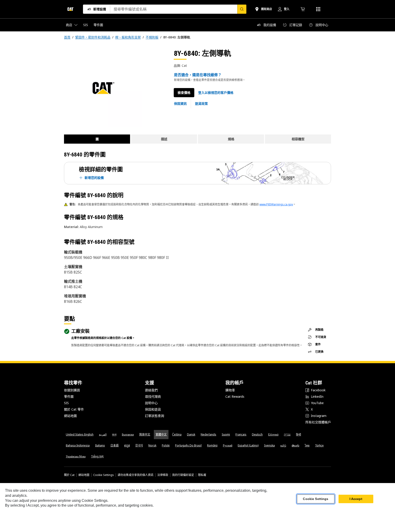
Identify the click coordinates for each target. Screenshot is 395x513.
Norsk (152, 445)
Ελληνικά (273, 434)
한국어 (139, 445)
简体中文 (144, 434)
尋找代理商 (153, 396)
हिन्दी (298, 434)
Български (128, 434)
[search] (241, 9)
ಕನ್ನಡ (127, 445)
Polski (166, 445)
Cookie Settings (103, 475)
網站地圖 (70, 416)
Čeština (176, 434)
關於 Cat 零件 (74, 409)
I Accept (356, 499)
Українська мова (75, 456)
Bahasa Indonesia (78, 445)
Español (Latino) (248, 445)
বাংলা (114, 434)
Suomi (226, 434)
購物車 (230, 390)
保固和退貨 (153, 409)
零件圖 (69, 396)
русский (227, 445)
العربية (103, 434)
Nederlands (208, 434)
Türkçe (319, 445)
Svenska (269, 445)
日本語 (114, 445)
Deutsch (257, 434)
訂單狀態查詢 (154, 416)
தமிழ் (283, 445)
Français (240, 434)
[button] (215, 92)
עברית (287, 434)
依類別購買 (72, 390)
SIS (66, 403)
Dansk (191, 434)
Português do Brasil (188, 445)
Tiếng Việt (97, 456)
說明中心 (151, 403)
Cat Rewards (234, 396)
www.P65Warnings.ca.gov (276, 204)
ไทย (307, 445)
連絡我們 (151, 390)
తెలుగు (295, 445)
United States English (79, 434)
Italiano (100, 445)
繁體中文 (161, 434)
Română (212, 445)
